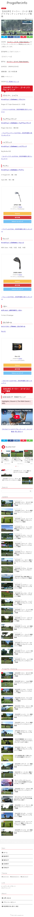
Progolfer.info (17, 3)
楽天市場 (17, 217)
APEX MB (17, 205)
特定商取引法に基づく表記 (11, 906)
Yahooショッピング (17, 221)
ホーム (6, 852)
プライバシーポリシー (10, 902)
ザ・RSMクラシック (12, 81)
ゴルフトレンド (5, 888)
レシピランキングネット (8, 886)
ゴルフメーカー (6, 876)
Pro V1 (3, 331)
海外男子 (3, 8)
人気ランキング (25, 876)
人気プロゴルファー (15, 876)
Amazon (17, 213)
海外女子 (6, 860)
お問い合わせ (7, 898)
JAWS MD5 (17, 272)
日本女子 (6, 867)
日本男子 (6, 864)
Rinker (20, 207)
